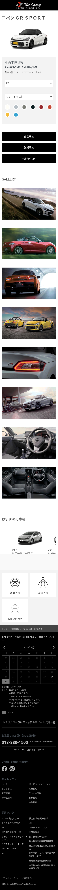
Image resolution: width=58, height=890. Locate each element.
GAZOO (5, 827)
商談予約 (29, 136)
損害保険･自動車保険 (38, 818)
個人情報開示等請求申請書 (41, 841)
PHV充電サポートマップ (13, 843)
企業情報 (33, 802)
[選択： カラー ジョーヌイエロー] (7, 114)
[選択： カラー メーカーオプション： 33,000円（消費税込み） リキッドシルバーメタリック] (24, 107)
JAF (30, 822)
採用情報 (33, 797)
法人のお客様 (35, 793)
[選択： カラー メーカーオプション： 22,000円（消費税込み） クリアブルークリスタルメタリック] (16, 114)
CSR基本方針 (27, 878)
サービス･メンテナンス (39, 784)
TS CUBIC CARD (9, 848)
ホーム (5, 784)
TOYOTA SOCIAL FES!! (11, 831)
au (3, 853)
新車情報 (15, 629)
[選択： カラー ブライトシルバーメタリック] (16, 107)
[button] (13, 56)
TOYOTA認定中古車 (10, 818)
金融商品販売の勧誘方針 (40, 860)
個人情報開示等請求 (38, 836)
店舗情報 (33, 788)
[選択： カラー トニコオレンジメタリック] (49, 107)
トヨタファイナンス (38, 827)
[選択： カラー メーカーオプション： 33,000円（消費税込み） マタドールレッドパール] (41, 107)
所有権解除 (34, 831)
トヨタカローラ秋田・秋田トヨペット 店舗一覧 (29, 722)
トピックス (7, 788)
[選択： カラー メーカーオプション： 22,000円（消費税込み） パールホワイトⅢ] (7, 107)
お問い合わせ (29, 750)
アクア (14, 550)
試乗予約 (29, 147)
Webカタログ (29, 158)
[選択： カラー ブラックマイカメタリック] (32, 107)
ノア (50, 550)
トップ (4, 629)
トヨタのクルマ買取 (11, 822)
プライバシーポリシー (11, 878)
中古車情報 (7, 797)
